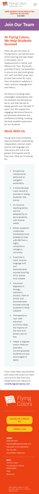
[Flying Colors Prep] (15, 4)
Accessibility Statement (15, 453)
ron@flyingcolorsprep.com (17, 383)
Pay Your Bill (11, 450)
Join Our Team (12, 463)
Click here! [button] (21, 16)
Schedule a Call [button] (19, 429)
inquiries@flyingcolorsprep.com (18, 444)
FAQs (8, 471)
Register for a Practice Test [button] (19, 420)
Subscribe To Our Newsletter (17, 447)
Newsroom (10, 474)
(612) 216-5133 (11, 441)
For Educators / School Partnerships (15, 467)
